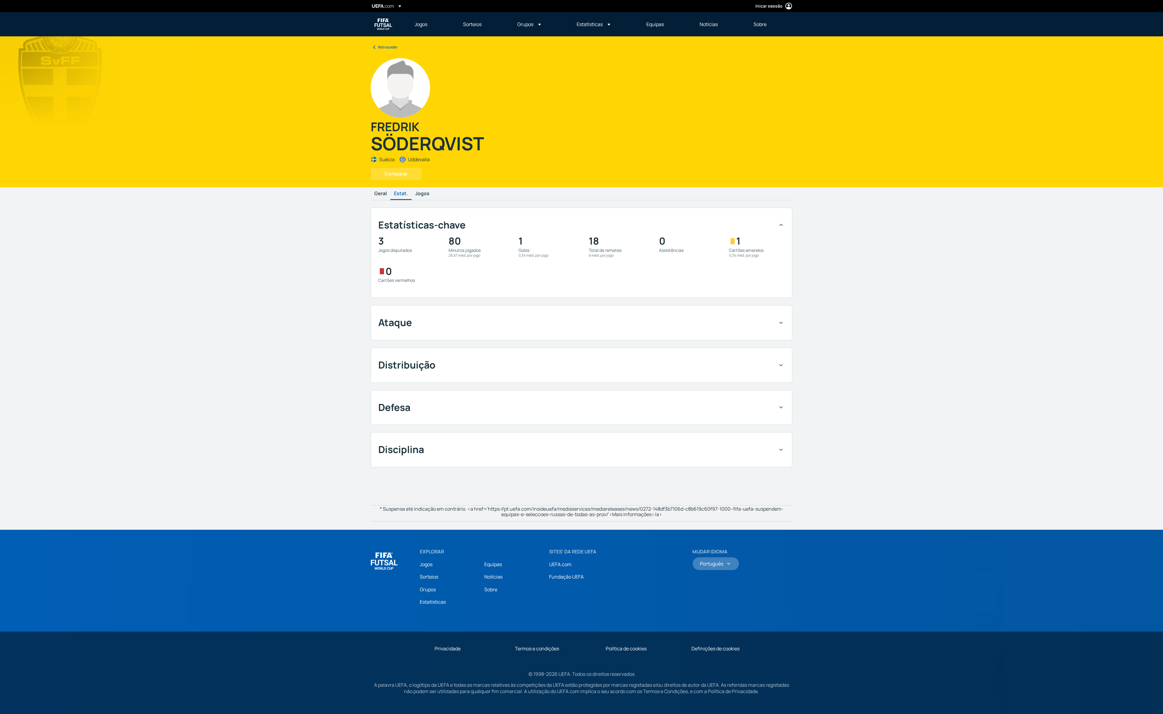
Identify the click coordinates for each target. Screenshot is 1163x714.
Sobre (490, 589)
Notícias (493, 576)
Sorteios (429, 576)
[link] (421, 24)
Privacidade (448, 648)
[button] (529, 24)
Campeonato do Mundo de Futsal (383, 24)
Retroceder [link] (388, 47)
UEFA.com (560, 564)
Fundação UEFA (566, 576)
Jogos (422, 193)
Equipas (493, 564)
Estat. (401, 193)
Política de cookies (626, 648)
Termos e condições (537, 648)
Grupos (428, 589)
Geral (380, 193)
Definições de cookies (715, 648)
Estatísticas (433, 602)
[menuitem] (431, 24)
